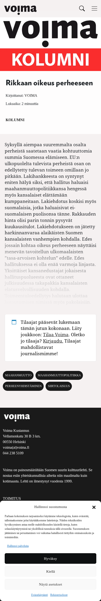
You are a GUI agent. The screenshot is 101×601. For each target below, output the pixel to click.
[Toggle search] (82, 8)
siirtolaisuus (59, 386)
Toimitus (12, 498)
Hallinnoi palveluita (18, 546)
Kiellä (50, 571)
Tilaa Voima (56, 334)
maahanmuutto (18, 375)
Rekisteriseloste (59, 595)
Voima (30, 95)
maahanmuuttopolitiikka (59, 375)
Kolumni (15, 120)
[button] (94, 506)
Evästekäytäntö (39, 595)
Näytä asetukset (50, 584)
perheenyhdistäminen (23, 386)
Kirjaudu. (53, 341)
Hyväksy (50, 558)
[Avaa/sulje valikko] (94, 8)
